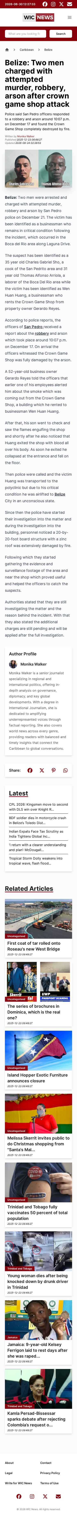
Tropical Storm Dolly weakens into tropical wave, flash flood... (36, 860)
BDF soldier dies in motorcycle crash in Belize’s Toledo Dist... (37, 820)
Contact (45, 1463)
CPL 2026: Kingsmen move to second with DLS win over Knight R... (38, 806)
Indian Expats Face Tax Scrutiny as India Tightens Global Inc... (36, 833)
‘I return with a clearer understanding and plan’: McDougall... (37, 847)
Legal (9, 1473)
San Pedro (34, 327)
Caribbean (27, 49)
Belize (48, 49)
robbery (42, 333)
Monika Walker (25, 136)
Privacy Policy (50, 1473)
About (9, 1463)
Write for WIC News (18, 1483)
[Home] (7, 50)
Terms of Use (49, 1483)
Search (61, 33)
